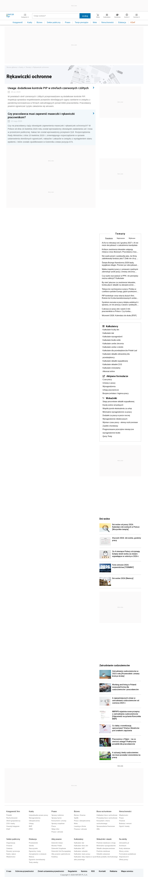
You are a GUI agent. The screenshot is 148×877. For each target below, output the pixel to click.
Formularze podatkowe (127, 854)
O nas (8, 871)
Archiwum (122, 846)
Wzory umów (124, 851)
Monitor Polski (56, 846)
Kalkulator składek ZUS (112, 364)
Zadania (9, 848)
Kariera (84, 871)
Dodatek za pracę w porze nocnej (116, 415)
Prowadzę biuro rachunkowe (107, 818)
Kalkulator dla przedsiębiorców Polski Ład (120, 350)
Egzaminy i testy (35, 851)
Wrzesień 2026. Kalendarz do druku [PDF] (119, 315)
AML (98, 829)
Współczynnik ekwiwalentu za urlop (117, 408)
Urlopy (31, 823)
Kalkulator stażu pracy (82, 854)
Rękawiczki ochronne (41, 67)
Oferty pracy (123, 859)
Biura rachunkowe (104, 811)
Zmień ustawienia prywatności (51, 871)
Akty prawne (56, 839)
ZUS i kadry (10, 823)
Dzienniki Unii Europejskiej (61, 851)
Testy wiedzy (33, 862)
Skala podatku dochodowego (107, 857)
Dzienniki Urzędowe (58, 848)
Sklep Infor (55, 829)
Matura (31, 857)
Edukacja (122, 22)
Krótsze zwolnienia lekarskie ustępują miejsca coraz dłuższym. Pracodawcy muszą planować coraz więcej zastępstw (120, 250)
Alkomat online (109, 371)
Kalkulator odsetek (81, 851)
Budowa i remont (125, 823)
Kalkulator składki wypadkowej (115, 361)
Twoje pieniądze (81, 22)
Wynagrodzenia (109, 386)
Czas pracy (107, 379)
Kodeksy (54, 857)
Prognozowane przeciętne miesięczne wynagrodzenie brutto (118, 431)
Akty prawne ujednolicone (60, 854)
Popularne (109, 238)
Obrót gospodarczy (13, 821)
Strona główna (11, 67)
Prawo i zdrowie (57, 832)
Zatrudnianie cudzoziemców (114, 665)
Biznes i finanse (79, 815)
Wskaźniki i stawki (104, 839)
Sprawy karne (56, 818)
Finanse (122, 821)
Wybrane (132, 238)
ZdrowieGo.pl (124, 843)
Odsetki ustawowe (103, 854)
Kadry (29, 22)
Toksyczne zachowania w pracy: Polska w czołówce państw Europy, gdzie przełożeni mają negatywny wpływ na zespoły (119, 290)
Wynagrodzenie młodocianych (115, 419)
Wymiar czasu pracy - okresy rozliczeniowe (120, 422)
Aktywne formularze (117, 376)
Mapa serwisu (127, 871)
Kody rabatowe (124, 848)
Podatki (9, 815)
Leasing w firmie (80, 826)
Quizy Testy (107, 436)
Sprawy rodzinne (57, 815)
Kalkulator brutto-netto (112, 340)
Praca (53, 826)
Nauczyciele (33, 848)
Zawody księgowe (12, 826)
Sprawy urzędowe (58, 823)
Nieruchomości (107, 22)
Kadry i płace (11, 854)
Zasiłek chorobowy (110, 426)
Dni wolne (104, 518)
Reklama (113, 871)
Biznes (39, 22)
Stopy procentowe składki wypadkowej (118, 402)
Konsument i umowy (58, 821)
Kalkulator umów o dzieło (113, 347)
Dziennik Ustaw (57, 843)
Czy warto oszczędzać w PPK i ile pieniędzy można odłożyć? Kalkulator (120, 277)
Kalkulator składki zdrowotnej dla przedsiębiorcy (116, 355)
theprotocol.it (124, 857)
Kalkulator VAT (79, 848)
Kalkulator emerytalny (111, 368)
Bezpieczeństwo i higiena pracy (116, 393)
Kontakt (102, 871)
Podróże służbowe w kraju (106, 843)
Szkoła (31, 846)
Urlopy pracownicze (111, 390)
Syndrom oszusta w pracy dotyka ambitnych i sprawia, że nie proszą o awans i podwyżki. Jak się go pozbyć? (120, 303)
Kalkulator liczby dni (111, 330)
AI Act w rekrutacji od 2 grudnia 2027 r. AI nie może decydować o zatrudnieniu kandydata (120, 244)
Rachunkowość (11, 818)
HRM (31, 829)
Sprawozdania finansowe (106, 826)
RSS (93, 871)
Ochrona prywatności (24, 871)
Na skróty (123, 839)
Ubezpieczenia (34, 821)
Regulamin (72, 871)
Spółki (76, 818)
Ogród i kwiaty (124, 826)
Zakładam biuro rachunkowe (107, 815)
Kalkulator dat (108, 333)
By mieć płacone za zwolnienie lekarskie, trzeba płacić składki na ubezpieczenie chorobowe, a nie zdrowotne (119, 283)
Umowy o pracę (109, 383)
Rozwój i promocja (13, 851)
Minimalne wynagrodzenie (106, 846)
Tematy (28, 67)
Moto (95, 22)
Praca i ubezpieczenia (82, 821)
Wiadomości (123, 815)
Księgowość (18, 22)
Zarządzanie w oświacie (37, 854)
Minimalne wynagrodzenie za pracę (117, 412)
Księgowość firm (13, 811)
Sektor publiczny (53, 22)
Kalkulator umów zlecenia (113, 344)
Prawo (67, 22)
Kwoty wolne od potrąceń (113, 405)
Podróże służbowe (103, 851)
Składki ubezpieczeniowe (106, 848)
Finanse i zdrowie (80, 829)
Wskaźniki (111, 398)
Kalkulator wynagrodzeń (112, 337)
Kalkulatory (112, 326)
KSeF (133, 22)
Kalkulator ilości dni (81, 846)
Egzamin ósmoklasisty (37, 859)
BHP (30, 826)
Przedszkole (33, 843)
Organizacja (10, 843)
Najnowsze (121, 238)
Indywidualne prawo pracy (38, 815)
